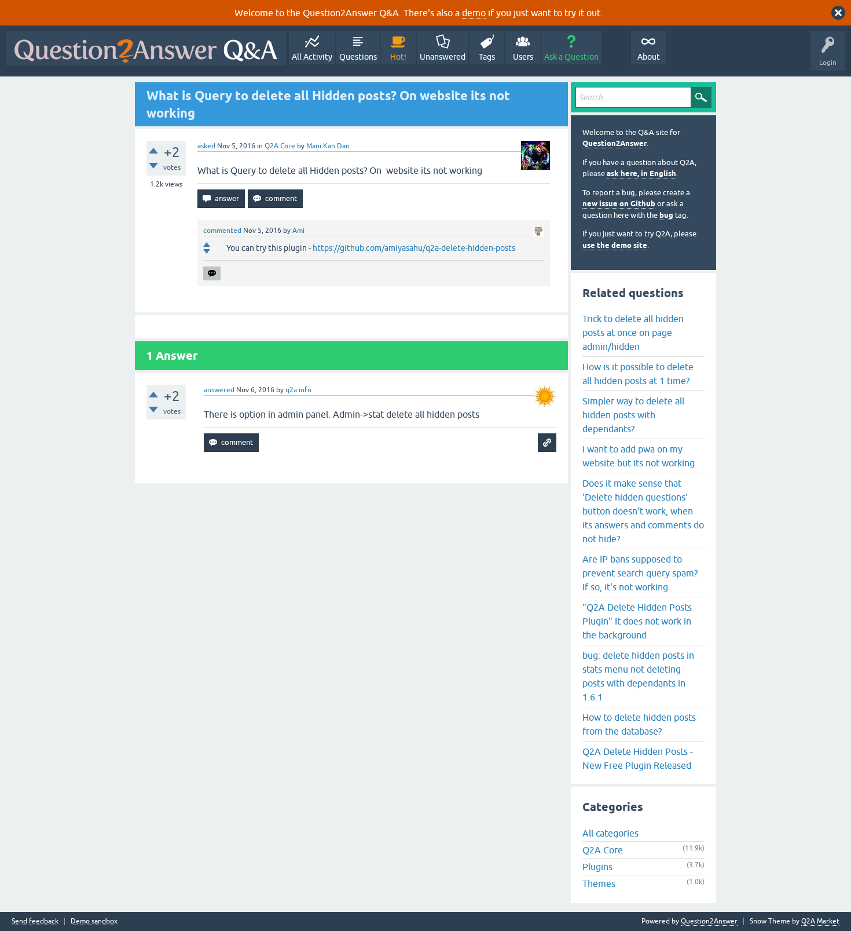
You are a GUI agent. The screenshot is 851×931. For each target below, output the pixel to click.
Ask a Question (571, 56)
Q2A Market (820, 921)
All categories (610, 833)
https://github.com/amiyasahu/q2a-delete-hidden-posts (414, 248)
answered (219, 390)
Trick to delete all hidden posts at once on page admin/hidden (633, 332)
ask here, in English (641, 173)
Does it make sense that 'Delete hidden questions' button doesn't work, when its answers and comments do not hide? (643, 511)
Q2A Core (280, 146)
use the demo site (614, 245)
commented (222, 231)
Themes (598, 883)
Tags (487, 56)
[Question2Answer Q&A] (146, 48)
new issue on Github (618, 203)
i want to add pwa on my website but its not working (638, 456)
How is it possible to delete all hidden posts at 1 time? (638, 374)
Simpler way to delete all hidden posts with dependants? (633, 415)
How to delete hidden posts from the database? (639, 724)
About (648, 56)
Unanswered (442, 56)
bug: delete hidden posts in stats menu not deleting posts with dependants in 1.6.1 (638, 676)
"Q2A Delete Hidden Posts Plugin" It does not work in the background (637, 621)
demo (474, 13)
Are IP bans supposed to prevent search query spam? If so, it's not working (640, 573)
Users (523, 56)
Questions (358, 56)
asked (206, 146)
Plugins (597, 866)
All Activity (312, 56)
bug (666, 215)
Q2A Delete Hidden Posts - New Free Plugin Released (637, 758)
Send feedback (35, 921)
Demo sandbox (94, 921)
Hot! (398, 56)
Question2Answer (614, 143)
